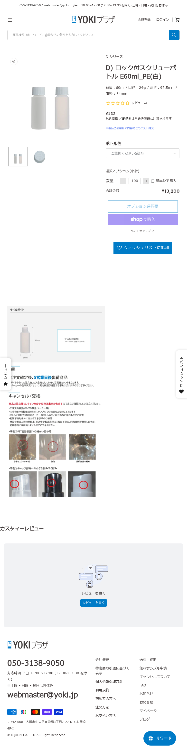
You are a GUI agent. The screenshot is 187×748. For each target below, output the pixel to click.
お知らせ (146, 693)
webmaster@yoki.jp (58, 5)
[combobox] (93, 35)
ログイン (162, 19)
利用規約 (102, 690)
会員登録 (144, 19)
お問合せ (146, 702)
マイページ (148, 710)
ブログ (145, 719)
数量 (109, 181)
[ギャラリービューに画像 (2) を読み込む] (39, 156)
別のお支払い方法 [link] (143, 231)
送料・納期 (148, 660)
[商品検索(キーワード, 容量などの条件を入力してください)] (174, 35)
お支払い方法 (105, 715)
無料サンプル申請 (153, 668)
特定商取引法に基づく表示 (112, 671)
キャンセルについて (155, 676)
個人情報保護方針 (109, 681)
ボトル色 (113, 144)
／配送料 (125, 119)
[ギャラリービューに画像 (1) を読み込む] (18, 156)
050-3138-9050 (30, 5)
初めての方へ (105, 698)
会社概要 (102, 660)
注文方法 (102, 707)
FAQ (143, 685)
